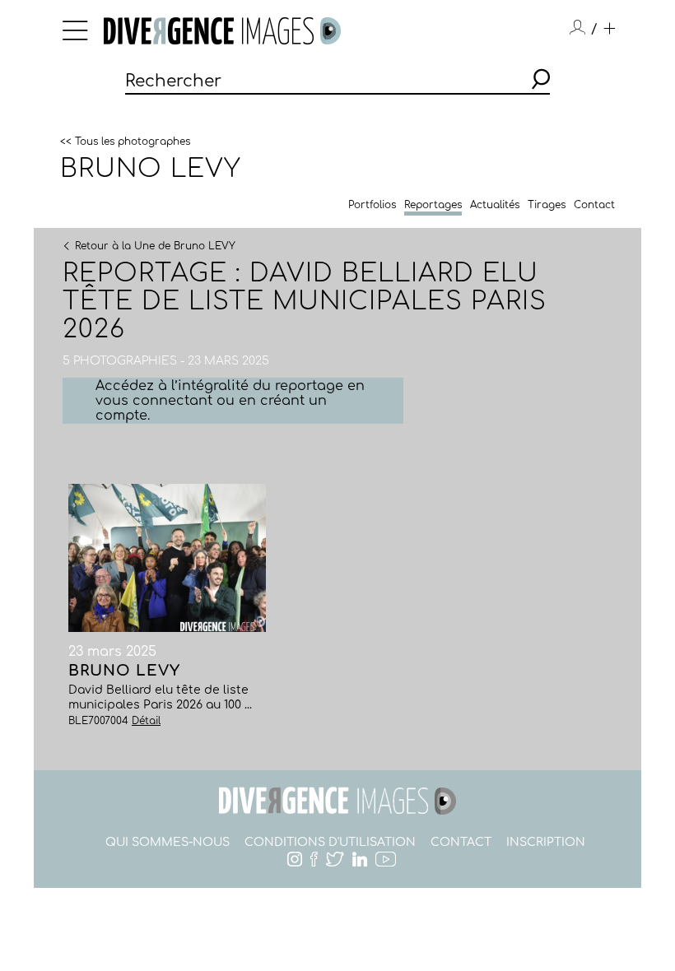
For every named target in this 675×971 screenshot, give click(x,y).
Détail (146, 721)
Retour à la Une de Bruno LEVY (155, 245)
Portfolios (372, 205)
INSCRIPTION (545, 842)
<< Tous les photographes (125, 141)
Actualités (494, 205)
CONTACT (461, 842)
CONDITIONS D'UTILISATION (330, 842)
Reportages (433, 205)
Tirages (547, 205)
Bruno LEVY (150, 169)
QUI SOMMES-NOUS (167, 842)
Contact (594, 205)
